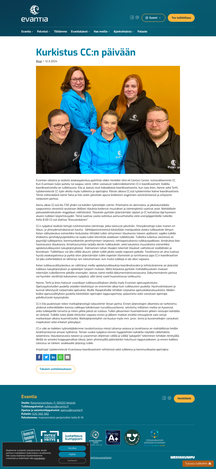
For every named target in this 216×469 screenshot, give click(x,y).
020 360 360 (40, 414)
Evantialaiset (79, 31)
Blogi (39, 61)
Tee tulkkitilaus (181, 18)
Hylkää (72, 454)
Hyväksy (72, 448)
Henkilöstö (184, 398)
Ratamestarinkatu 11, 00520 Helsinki (53, 403)
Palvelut (42, 31)
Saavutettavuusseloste (97, 457)
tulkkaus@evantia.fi (57, 406)
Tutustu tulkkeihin (196, 463)
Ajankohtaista (122, 31)
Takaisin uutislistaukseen (55, 369)
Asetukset (72, 460)
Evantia (26, 31)
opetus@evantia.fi (72, 410)
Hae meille (100, 31)
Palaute (142, 31)
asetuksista (39, 458)
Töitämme (60, 31)
